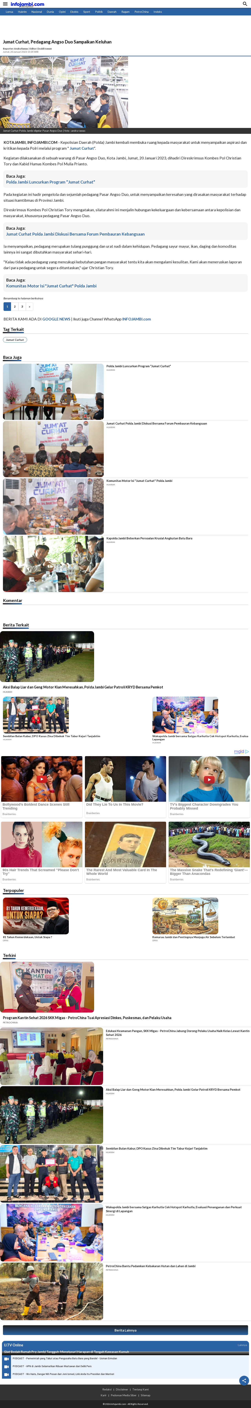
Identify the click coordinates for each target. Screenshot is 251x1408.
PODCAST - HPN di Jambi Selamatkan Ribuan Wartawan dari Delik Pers (52, 1366)
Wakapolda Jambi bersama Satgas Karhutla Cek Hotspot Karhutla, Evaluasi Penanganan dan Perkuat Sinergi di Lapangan (174, 1209)
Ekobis (74, 11)
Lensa (9, 11)
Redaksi (107, 1389)
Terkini (9, 955)
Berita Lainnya (125, 1330)
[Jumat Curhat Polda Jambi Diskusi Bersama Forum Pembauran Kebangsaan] (53, 449)
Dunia (50, 11)
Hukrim (22, 11)
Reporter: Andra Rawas (15, 48)
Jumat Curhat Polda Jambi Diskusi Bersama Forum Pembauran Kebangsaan (75, 233)
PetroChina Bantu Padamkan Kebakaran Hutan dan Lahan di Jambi (151, 1266)
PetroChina (142, 11)
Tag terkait (13, 329)
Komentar (12, 600)
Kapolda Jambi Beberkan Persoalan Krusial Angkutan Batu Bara (149, 538)
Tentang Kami (140, 1389)
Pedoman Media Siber (123, 1395)
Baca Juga (12, 357)
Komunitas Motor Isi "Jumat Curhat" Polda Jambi (51, 285)
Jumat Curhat (15, 339)
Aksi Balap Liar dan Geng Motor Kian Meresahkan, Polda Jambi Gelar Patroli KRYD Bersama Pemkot (83, 687)
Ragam (125, 11)
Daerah (112, 11)
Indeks (158, 11)
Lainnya (242, 1345)
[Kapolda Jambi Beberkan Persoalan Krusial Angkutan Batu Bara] (53, 564)
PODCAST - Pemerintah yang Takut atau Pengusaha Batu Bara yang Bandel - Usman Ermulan (65, 1358)
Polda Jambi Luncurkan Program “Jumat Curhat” (50, 181)
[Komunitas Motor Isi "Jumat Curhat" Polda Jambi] (53, 506)
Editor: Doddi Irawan (41, 48)
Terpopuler (13, 890)
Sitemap (145, 1395)
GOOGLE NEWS (56, 319)
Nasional (37, 11)
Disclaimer (122, 1389)
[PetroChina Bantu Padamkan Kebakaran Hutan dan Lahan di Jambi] (51, 1291)
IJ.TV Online (13, 1345)
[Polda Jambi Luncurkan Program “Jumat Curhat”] (53, 392)
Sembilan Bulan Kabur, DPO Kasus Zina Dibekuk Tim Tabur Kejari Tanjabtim (51, 736)
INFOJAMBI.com (136, 319)
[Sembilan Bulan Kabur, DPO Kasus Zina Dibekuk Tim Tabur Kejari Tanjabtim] (76, 716)
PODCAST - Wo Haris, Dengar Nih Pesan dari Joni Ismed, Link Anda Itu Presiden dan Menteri (63, 1374)
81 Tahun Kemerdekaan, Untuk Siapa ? (27, 937)
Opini (62, 11)
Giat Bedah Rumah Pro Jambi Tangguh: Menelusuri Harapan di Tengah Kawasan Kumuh (66, 1351)
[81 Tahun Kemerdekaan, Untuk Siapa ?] (76, 917)
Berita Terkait (16, 624)
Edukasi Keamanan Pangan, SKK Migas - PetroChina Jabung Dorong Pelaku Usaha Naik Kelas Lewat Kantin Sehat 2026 (178, 1032)
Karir (103, 1395)
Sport (86, 11)
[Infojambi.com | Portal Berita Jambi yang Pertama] (27, 4)
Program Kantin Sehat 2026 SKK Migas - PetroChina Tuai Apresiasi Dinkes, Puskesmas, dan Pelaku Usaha (87, 1018)
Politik (99, 11)
